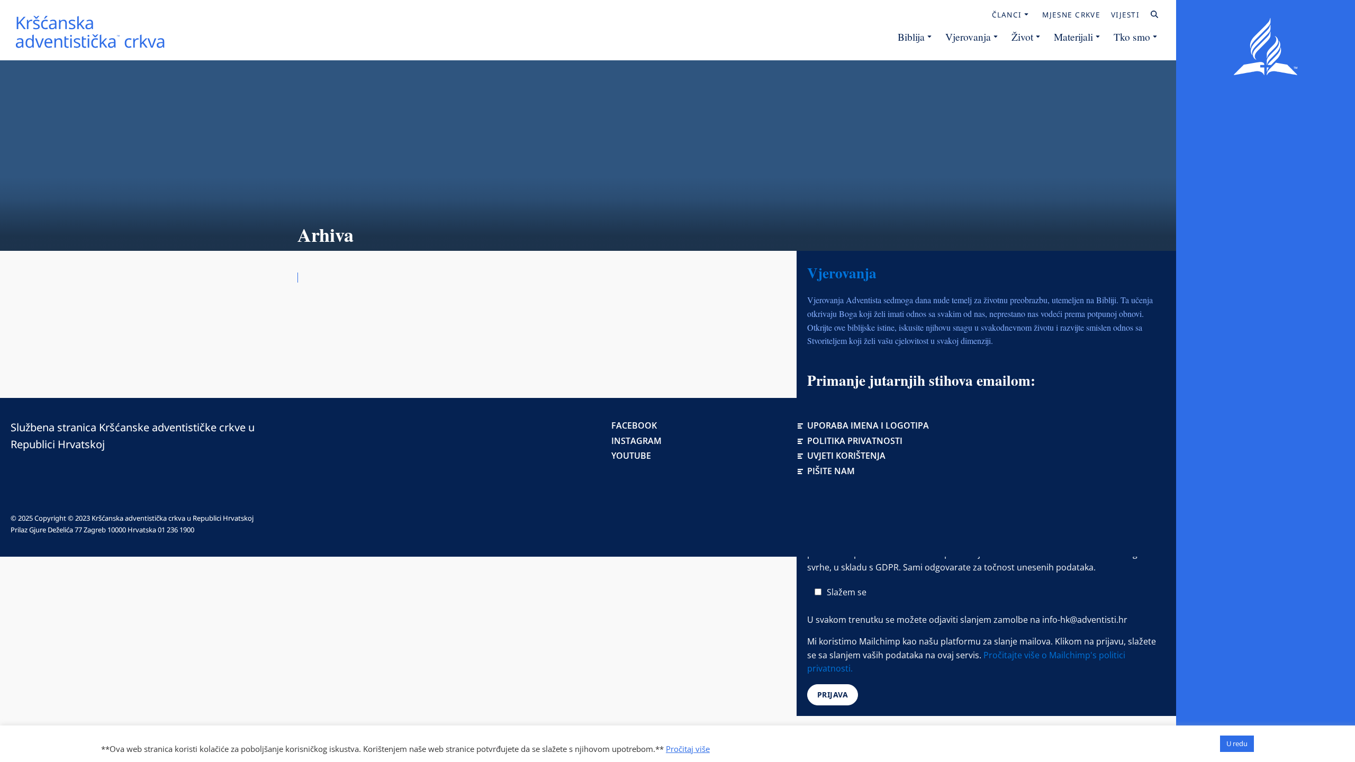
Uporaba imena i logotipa (868, 425)
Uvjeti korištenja (846, 455)
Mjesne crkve (1071, 15)
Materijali (1073, 36)
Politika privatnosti (854, 441)
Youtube (631, 455)
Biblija (911, 36)
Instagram (636, 441)
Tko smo (1132, 36)
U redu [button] (1237, 743)
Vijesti (1125, 15)
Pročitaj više (688, 748)
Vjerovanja (968, 36)
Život (1022, 36)
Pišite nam (831, 471)
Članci (1007, 15)
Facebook (634, 425)
